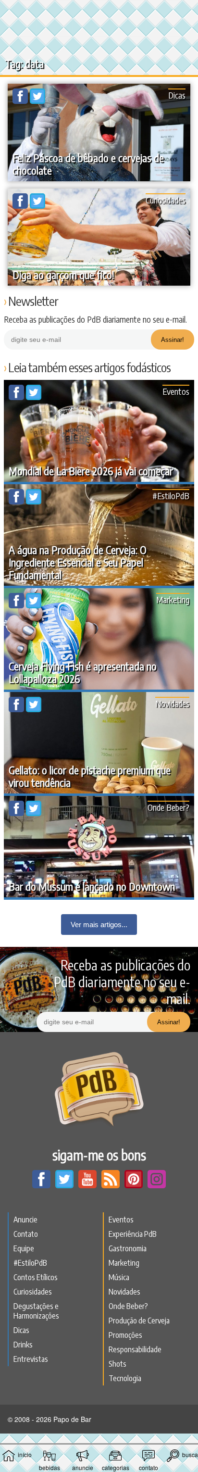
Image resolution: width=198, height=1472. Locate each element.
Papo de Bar (99, 12)
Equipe (23, 1248)
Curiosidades (166, 199)
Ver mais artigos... (99, 924)
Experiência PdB (133, 1234)
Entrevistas (30, 1359)
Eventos (175, 391)
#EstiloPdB (170, 495)
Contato (25, 1234)
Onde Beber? (168, 807)
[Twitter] (37, 101)
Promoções (125, 1335)
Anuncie (25, 1219)
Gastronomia (128, 1248)
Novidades (172, 703)
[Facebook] (21, 101)
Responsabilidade (135, 1349)
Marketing (172, 599)
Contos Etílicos (35, 1277)
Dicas (177, 95)
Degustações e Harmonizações (36, 1311)
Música (119, 1277)
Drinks (23, 1344)
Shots (117, 1364)
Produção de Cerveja (139, 1320)
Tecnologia (125, 1378)
